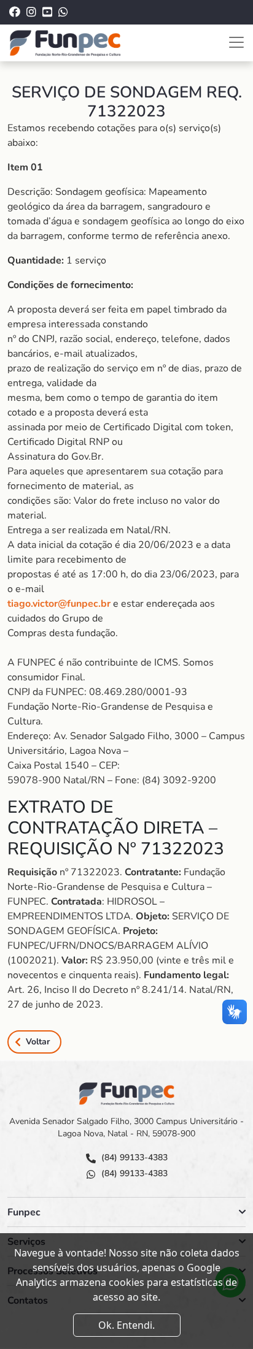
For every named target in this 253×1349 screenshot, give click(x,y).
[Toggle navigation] (236, 42)
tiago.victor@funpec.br (59, 603)
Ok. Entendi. (126, 1325)
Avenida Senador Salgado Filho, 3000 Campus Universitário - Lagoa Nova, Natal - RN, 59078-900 (126, 1127)
